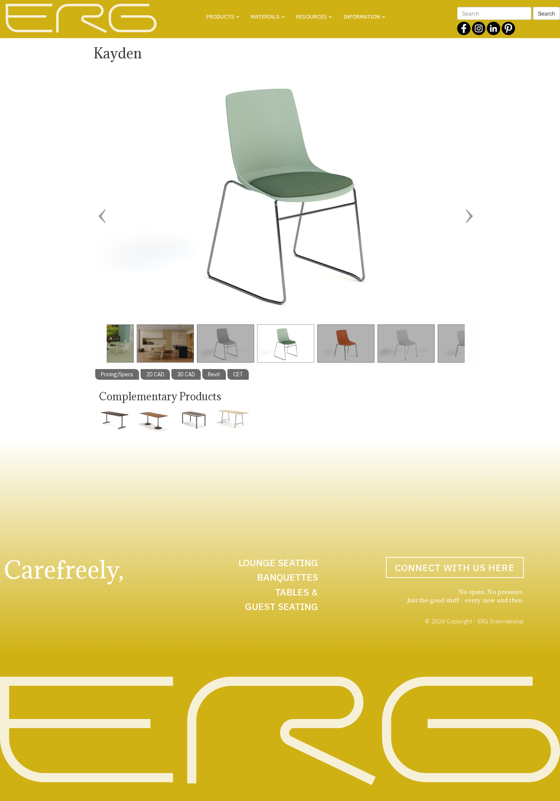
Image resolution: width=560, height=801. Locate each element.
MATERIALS (266, 16)
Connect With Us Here (455, 567)
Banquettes (287, 577)
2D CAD (155, 374)
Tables (292, 592)
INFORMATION (362, 16)
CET (238, 374)
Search (546, 13)
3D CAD (186, 374)
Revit (214, 374)
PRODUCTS (220, 16)
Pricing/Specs (117, 374)
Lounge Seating (278, 562)
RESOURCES (312, 16)
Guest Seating (281, 606)
